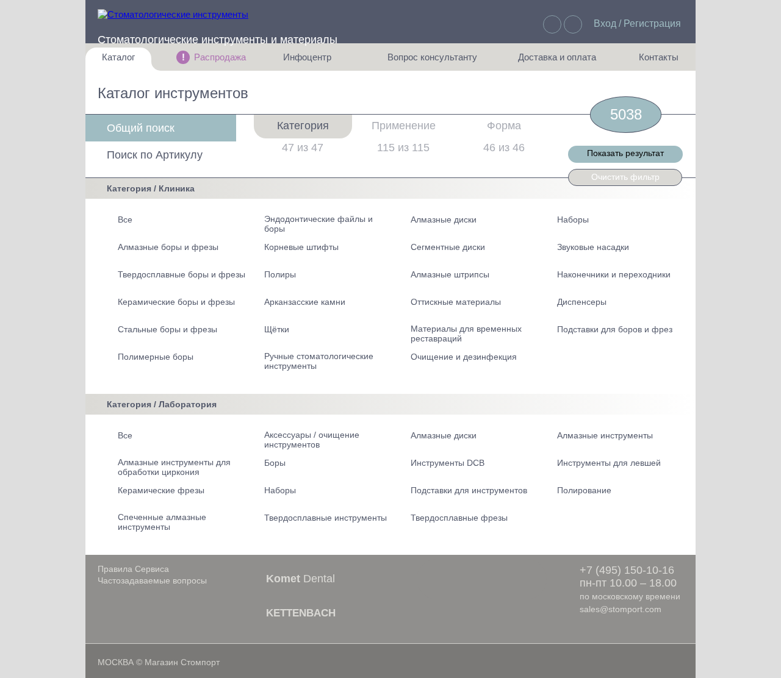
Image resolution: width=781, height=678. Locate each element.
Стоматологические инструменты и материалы (217, 40)
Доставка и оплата (557, 61)
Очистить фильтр (625, 177)
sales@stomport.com (620, 609)
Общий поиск (141, 128)
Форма (504, 126)
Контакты (652, 61)
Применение (404, 126)
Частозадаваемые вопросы (152, 580)
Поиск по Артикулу (155, 155)
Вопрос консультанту (432, 61)
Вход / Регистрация (637, 23)
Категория (303, 126)
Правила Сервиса (133, 569)
